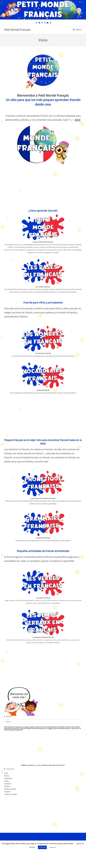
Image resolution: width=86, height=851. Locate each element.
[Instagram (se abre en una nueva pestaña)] (44, 23)
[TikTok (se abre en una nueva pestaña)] (50, 23)
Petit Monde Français (17, 29)
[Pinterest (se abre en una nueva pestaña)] (42, 23)
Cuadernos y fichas (10, 794)
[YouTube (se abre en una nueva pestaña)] (47, 23)
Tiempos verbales (10, 789)
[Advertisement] (43, 188)
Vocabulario (8, 778)
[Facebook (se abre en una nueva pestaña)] (39, 23)
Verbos (6, 781)
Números (7, 792)
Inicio (6, 773)
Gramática (7, 784)
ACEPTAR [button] (42, 847)
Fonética (7, 786)
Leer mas (53, 847)
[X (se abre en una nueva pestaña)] (36, 23)
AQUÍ (77, 119)
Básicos (6, 776)
